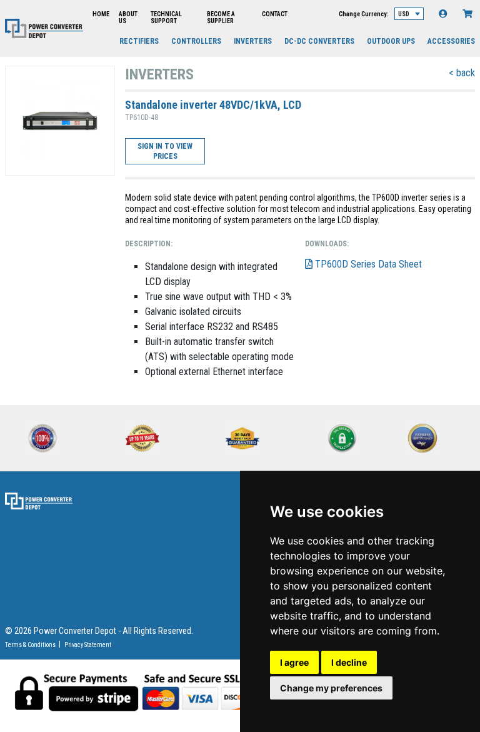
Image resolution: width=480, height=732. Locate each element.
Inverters (253, 41)
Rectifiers (139, 41)
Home (100, 14)
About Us (128, 17)
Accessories (451, 41)
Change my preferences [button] (331, 688)
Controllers (196, 41)
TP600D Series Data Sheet (367, 264)
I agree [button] (294, 662)
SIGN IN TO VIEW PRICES (165, 151)
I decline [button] (349, 662)
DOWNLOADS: (327, 243)
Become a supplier (221, 17)
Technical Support (166, 17)
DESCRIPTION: (148, 243)
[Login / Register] (443, 14)
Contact (275, 14)
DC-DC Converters (319, 41)
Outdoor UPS (391, 41)
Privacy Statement (87, 644)
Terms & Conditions (30, 644)
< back (462, 73)
